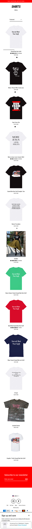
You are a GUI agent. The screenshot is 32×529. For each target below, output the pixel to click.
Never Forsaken (22, 525)
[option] (16, 37)
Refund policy (16, 507)
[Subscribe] (26, 479)
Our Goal (11, 505)
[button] (14, 53)
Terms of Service (22, 505)
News (16, 505)
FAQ (7, 505)
